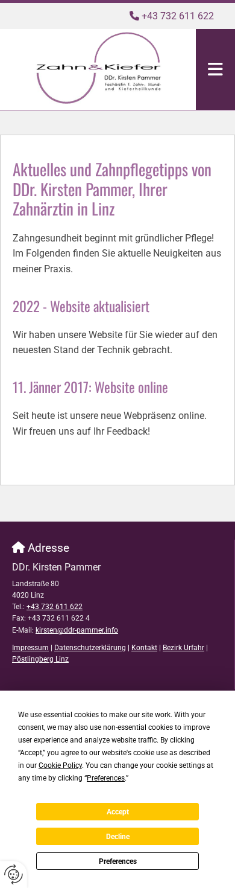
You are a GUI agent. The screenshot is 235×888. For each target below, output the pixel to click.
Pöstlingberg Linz (40, 659)
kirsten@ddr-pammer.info (77, 630)
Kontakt (144, 648)
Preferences (118, 861)
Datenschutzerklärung (90, 648)
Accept (118, 812)
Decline (118, 836)
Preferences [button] (106, 778)
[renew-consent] (13, 874)
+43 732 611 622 (178, 16)
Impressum (30, 648)
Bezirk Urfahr (183, 648)
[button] (215, 69)
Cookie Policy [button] (60, 765)
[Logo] (98, 68)
